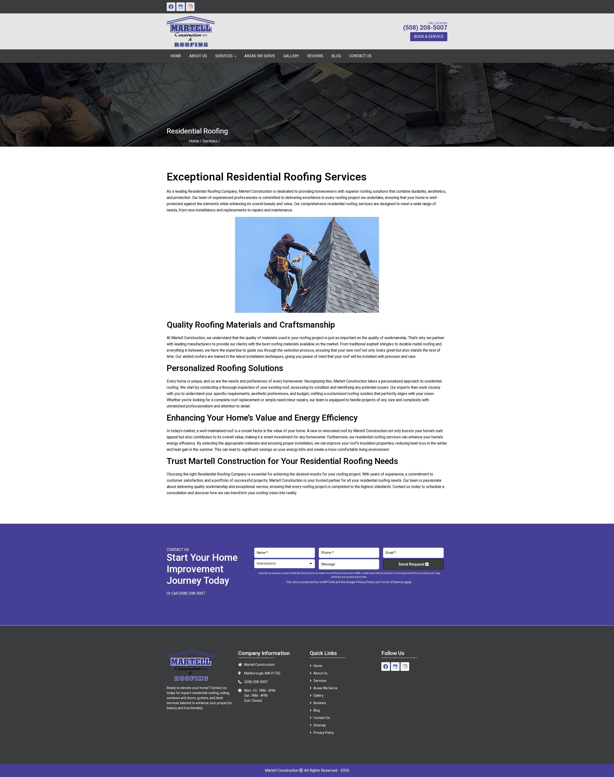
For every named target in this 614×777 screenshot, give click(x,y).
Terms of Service (392, 582)
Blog (316, 710)
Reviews (319, 703)
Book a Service (428, 37)
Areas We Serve (325, 688)
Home (194, 141)
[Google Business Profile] (180, 6)
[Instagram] (190, 6)
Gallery (318, 695)
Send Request (411, 564)
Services (210, 141)
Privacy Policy (365, 582)
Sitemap (319, 725)
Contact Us (321, 717)
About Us (320, 673)
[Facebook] (171, 6)
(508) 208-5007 (425, 27)
